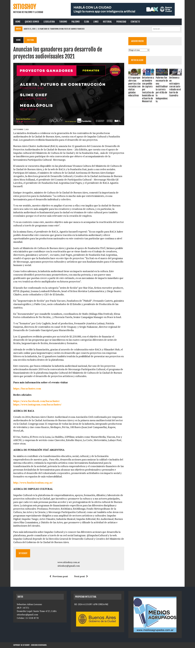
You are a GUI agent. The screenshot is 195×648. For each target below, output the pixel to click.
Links (95, 21)
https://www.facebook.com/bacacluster (36, 401)
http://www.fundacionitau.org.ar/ (33, 482)
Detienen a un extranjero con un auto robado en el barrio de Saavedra (175, 86)
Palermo (76, 21)
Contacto (135, 21)
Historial (107, 21)
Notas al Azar (137, 60)
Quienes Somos (32, 21)
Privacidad (121, 21)
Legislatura (49, 21)
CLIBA (86, 21)
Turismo (63, 21)
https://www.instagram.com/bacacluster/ (37, 404)
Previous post (60, 576)
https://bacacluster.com (27, 388)
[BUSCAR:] (166, 28)
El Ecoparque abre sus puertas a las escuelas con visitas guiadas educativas (134, 86)
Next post (79, 576)
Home (17, 21)
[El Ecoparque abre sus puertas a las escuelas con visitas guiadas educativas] (134, 73)
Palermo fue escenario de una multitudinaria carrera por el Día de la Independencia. (162, 89)
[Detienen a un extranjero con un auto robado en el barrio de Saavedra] (175, 73)
